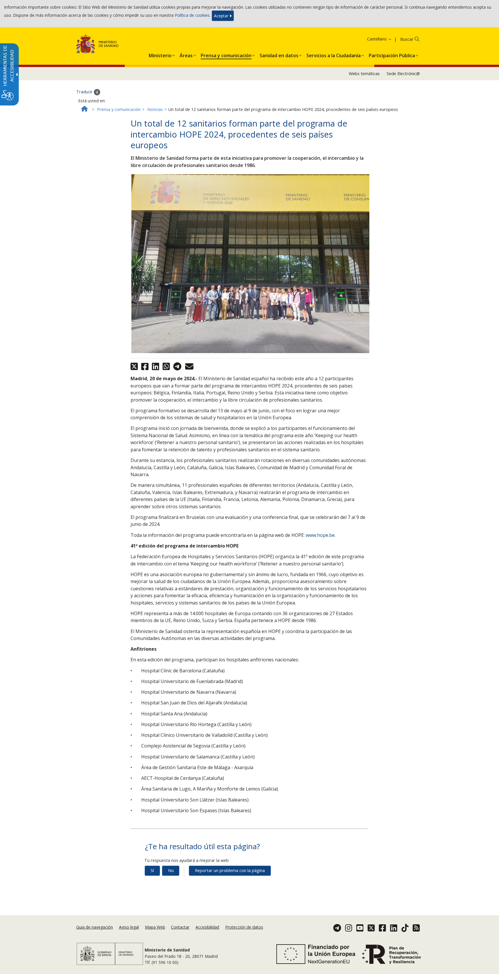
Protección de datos (244, 927)
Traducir (85, 91)
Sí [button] (152, 870)
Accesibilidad (207, 927)
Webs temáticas (364, 73)
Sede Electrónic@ (403, 73)
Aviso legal (129, 927)
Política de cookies (192, 15)
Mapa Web (155, 927)
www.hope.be (320, 535)
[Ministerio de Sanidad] (97, 44)
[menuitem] (160, 54)
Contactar (180, 927)
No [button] (171, 870)
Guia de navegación (94, 927)
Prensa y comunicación (119, 109)
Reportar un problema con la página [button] (230, 870)
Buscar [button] (406, 39)
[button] (372, 39)
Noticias (155, 109)
